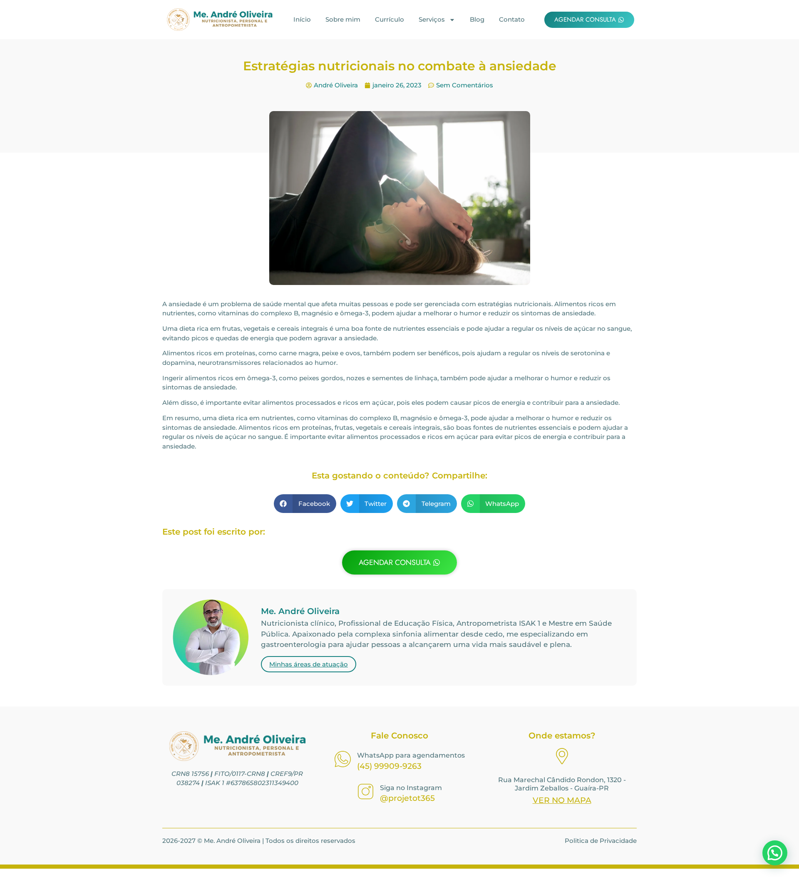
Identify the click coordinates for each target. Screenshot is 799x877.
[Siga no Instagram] (365, 792)
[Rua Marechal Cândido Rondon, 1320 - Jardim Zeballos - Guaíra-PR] (562, 757)
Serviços (432, 19)
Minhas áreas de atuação (308, 664)
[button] (305, 503)
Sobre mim (342, 19)
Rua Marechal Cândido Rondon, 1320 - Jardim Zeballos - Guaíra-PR (562, 784)
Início (302, 19)
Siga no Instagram (411, 788)
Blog (477, 19)
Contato (512, 19)
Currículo (389, 19)
